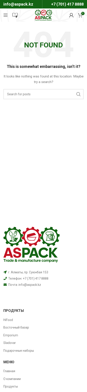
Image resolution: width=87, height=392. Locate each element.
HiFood (8, 320)
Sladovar (9, 343)
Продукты (10, 386)
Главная (9, 371)
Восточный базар (16, 327)
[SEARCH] (78, 94)
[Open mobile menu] (5, 15)
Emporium (10, 335)
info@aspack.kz (30, 284)
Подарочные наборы (18, 350)
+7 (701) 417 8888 (67, 4)
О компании (12, 379)
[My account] (71, 15)
